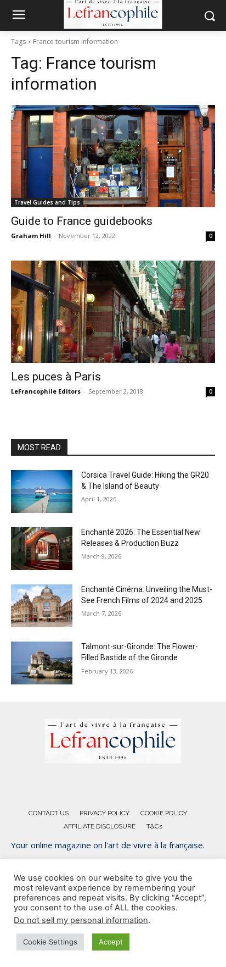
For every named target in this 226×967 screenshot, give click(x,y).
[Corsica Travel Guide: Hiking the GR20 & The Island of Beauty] (41, 491)
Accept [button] (111, 941)
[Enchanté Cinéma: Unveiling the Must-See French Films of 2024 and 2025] (41, 605)
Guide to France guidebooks (81, 221)
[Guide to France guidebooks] (113, 156)
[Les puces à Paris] (113, 312)
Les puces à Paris (56, 376)
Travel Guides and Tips (47, 202)
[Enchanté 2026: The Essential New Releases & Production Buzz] (41, 548)
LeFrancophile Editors (46, 391)
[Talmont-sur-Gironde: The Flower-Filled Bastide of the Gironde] (41, 663)
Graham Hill (31, 235)
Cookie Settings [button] (50, 941)
